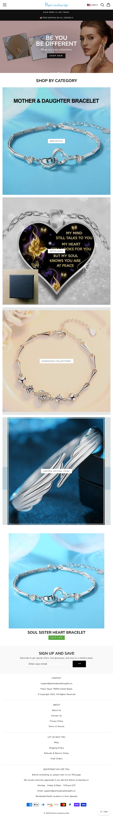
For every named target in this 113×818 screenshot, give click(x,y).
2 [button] (60, 72)
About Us (56, 710)
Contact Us (56, 715)
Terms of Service (56, 726)
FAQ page (76, 774)
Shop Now (56, 638)
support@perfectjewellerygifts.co (56, 683)
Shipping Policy (56, 748)
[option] (56, 15)
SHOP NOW (56, 56)
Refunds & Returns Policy (56, 753)
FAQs (56, 742)
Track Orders (56, 758)
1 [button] (53, 72)
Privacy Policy (56, 721)
